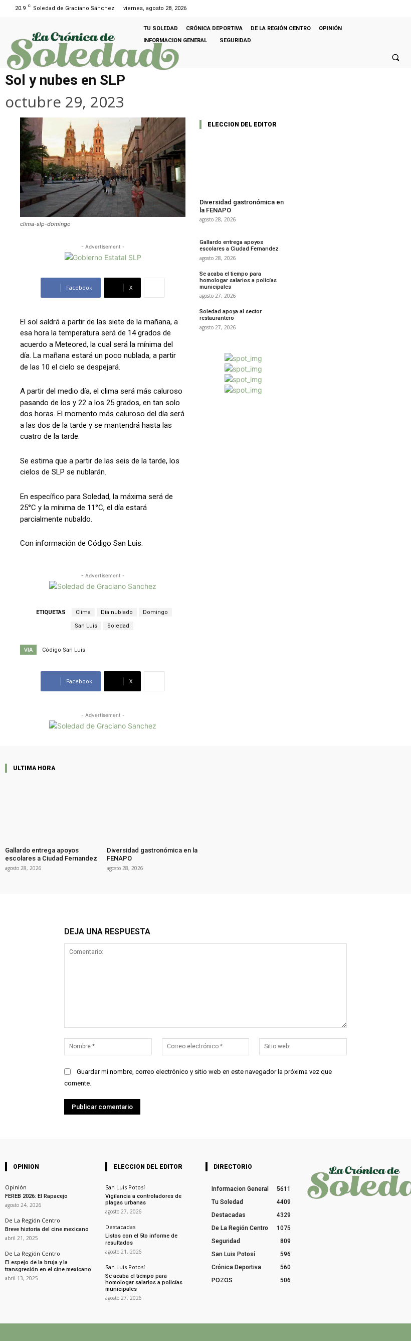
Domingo (155, 612)
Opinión (16, 1187)
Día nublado (117, 612)
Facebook (257, 1332)
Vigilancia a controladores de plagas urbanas (143, 1199)
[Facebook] (385, 8)
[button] (395, 57)
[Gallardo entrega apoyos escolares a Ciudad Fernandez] (53, 810)
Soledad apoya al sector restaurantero (230, 314)
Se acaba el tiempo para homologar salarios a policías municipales (238, 280)
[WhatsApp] (319, 1332)
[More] (154, 288)
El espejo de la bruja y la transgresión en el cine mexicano (48, 1265)
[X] (288, 1332)
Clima (83, 612)
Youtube (394, 1332)
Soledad (118, 626)
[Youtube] (397, 8)
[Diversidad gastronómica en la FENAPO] (243, 164)
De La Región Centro (32, 1220)
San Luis (86, 626)
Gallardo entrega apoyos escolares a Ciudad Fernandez (239, 245)
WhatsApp (342, 1332)
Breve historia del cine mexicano (47, 1229)
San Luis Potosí (125, 1187)
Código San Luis (63, 650)
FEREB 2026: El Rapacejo (36, 1196)
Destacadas (120, 1227)
